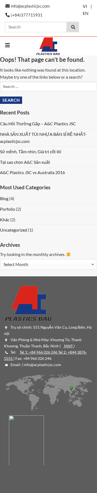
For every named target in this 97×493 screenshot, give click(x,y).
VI (85, 6)
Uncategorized (13, 229)
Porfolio (7, 209)
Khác (4, 219)
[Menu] (8, 45)
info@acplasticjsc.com (42, 364)
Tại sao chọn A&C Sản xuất (25, 162)
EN (85, 13)
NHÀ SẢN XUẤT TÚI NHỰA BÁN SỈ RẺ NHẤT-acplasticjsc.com (43, 138)
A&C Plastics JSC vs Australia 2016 (32, 172)
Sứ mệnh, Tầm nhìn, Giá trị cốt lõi (30, 151)
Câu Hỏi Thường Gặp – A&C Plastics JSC (38, 123)
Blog (4, 198)
